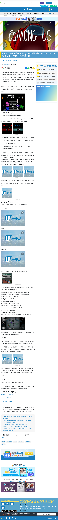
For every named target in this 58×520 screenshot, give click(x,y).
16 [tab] (31, 20)
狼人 (4, 444)
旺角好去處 (30, 502)
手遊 (15, 441)
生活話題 (8, 60)
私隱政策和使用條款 (6, 515)
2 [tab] (27, 17)
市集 (27, 500)
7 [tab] (26, 19)
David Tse (6, 64)
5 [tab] (31, 17)
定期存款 (25, 16)
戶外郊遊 (45, 502)
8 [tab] (27, 19)
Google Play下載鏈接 (7, 394)
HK (8, 3)
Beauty (23, 3)
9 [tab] (28, 19)
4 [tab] (30, 17)
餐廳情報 (39, 502)
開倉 (30, 500)
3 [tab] (28, 17)
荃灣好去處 (23, 502)
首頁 (3, 60)
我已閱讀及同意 (46, 514)
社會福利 (50, 502)
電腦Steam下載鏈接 (6, 401)
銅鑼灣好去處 (43, 500)
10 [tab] (30, 19)
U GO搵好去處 (45, 5)
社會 (35, 502)
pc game (21, 441)
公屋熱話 (14, 16)
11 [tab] (31, 19)
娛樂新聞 (19, 16)
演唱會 (6, 13)
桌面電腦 (28, 441)
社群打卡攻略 (54, 5)
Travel (13, 3)
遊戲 (4, 441)
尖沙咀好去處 (35, 500)
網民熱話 (22, 506)
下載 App (49, 3)
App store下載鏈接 (6, 398)
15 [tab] (30, 20)
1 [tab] (26, 17)
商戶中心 (42, 3)
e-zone (34, 3)
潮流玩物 (15, 60)
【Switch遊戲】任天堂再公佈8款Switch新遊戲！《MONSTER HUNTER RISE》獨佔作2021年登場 (15, 425)
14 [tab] (28, 20)
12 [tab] (33, 19)
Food (18, 3)
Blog (29, 3)
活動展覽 (22, 500)
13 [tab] (27, 20)
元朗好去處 (51, 500)
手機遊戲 (9, 441)
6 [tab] (33, 17)
